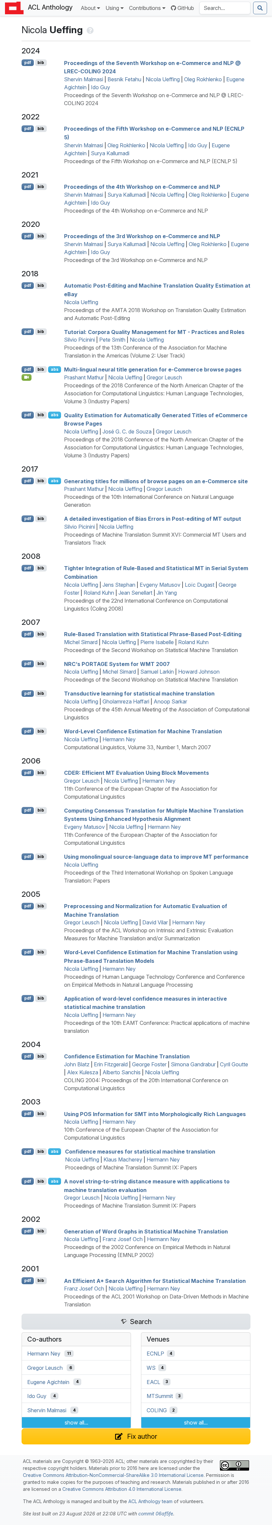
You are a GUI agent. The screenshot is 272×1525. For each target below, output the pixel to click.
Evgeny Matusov (160, 584)
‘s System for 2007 (117, 663)
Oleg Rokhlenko (203, 79)
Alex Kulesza (82, 1072)
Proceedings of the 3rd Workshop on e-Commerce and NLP (142, 236)
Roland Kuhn (99, 592)
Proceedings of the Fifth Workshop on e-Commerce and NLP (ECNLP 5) (151, 161)
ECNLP (155, 1353)
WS (151, 1367)
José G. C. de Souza (127, 431)
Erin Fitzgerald (111, 1064)
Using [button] (112, 8)
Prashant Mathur (84, 377)
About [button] (88, 8)
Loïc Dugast (199, 584)
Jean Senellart (135, 592)
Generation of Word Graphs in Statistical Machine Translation (146, 1231)
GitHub (185, 8)
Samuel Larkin (157, 671)
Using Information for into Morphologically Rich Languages (155, 1113)
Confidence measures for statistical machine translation (140, 1151)
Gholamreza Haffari (125, 701)
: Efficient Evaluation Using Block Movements (136, 772)
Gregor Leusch (164, 377)
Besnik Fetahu (124, 79)
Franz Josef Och (122, 1239)
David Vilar (155, 922)
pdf (27, 62)
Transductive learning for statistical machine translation (139, 693)
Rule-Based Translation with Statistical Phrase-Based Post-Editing (152, 634)
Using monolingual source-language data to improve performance (156, 856)
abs (54, 369)
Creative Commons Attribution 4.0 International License (121, 1489)
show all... (76, 1422)
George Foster (149, 1064)
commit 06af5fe (155, 1513)
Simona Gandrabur (193, 1064)
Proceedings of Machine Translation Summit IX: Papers (131, 1167)
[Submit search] (260, 8)
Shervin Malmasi (83, 79)
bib (40, 62)
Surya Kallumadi (110, 153)
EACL (153, 1381)
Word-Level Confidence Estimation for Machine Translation (143, 731)
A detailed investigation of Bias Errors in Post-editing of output (152, 518)
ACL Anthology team (150, 1501)
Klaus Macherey (122, 1159)
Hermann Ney (119, 739)
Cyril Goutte (234, 1064)
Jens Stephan (118, 584)
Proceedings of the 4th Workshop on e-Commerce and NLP (142, 186)
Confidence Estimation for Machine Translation (127, 1056)
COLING (157, 1410)
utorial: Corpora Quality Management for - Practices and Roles (154, 331)
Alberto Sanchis (121, 1072)
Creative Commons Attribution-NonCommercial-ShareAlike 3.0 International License (113, 1475)
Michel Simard (81, 642)
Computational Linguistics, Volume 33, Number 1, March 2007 (137, 747)
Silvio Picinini (79, 339)
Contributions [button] (145, 8)
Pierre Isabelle (157, 642)
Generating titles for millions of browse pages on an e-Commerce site (156, 481)
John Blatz (77, 1064)
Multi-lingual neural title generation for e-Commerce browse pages (152, 369)
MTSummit (160, 1396)
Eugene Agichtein (48, 1381)
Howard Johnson (199, 671)
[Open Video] (27, 377)
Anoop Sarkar (170, 701)
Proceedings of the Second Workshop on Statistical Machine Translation (151, 650)
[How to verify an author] (89, 29)
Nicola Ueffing (163, 79)
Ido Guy (100, 87)
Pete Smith (112, 339)
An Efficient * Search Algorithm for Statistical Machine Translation (155, 1280)
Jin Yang (167, 592)
